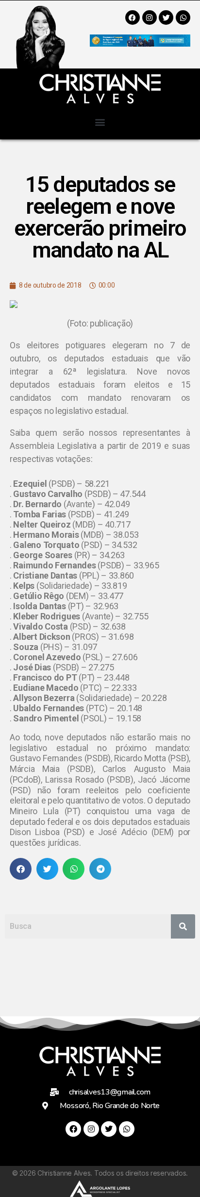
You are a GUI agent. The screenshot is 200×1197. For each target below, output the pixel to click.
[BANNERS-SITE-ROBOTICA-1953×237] (140, 43)
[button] (100, 122)
